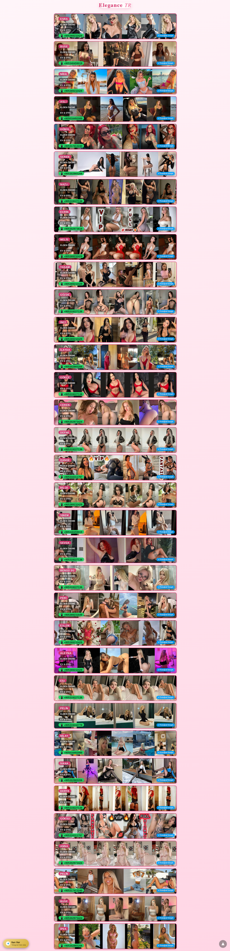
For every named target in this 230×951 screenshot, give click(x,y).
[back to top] (223, 944)
